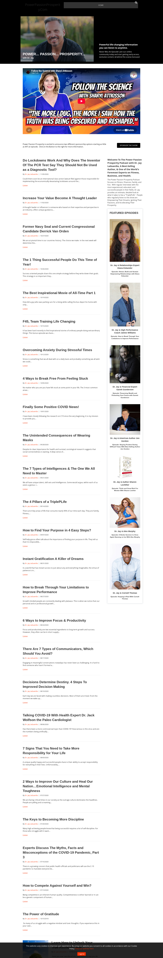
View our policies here (84, 948)
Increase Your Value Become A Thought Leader (60, 198)
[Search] (136, 3)
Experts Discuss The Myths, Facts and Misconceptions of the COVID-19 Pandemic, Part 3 (61, 852)
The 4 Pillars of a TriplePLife (45, 502)
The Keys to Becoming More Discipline (53, 819)
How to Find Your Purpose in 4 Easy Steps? (57, 530)
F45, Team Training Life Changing (49, 321)
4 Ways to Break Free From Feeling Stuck (55, 378)
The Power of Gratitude (41, 914)
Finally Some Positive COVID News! (51, 407)
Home (101, 5)
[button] (128, 145)
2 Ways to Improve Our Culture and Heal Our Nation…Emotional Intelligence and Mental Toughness (58, 786)
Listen (25, 185)
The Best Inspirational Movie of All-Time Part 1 (59, 293)
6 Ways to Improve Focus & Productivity (54, 620)
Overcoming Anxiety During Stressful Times (57, 350)
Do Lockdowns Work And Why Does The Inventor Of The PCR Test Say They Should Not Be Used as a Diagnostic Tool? (61, 165)
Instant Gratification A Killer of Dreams (53, 559)
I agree (81, 954)
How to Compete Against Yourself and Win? (57, 885)
